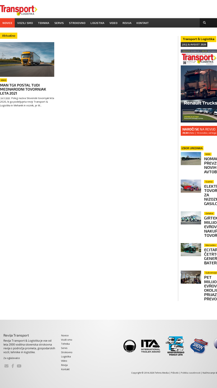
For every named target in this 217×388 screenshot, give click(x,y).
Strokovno (77, 22)
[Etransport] (18, 10)
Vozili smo (25, 22)
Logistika (97, 22)
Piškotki (175, 372)
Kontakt (142, 22)
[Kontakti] (6, 366)
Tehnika (43, 22)
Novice (7, 22)
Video (114, 22)
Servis (59, 22)
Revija (127, 22)
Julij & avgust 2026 (194, 44)
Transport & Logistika (198, 39)
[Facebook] (13, 366)
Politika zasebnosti (190, 372)
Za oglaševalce (11, 358)
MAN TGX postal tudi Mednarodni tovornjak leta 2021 (23, 89)
